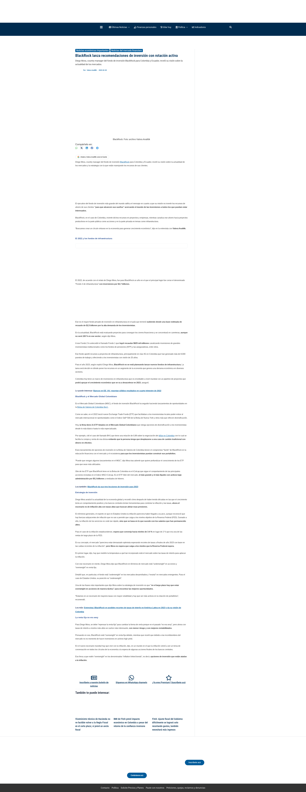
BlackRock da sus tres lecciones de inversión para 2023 (112, 487)
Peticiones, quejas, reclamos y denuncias (185, 788)
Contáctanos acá (137, 775)
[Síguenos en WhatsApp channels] (131, 678)
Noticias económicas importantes (92, 50)
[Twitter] (84, 764)
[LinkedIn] (87, 148)
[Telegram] (97, 148)
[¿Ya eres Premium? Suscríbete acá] (169, 678)
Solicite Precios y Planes (132, 788)
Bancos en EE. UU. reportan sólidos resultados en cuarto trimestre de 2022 (127, 391)
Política (115, 788)
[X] (81, 148)
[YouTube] (101, 764)
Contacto (105, 788)
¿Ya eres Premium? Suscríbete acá (169, 682)
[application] (128, 27)
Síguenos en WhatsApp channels (131, 682)
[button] (119, 27)
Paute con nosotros (155, 788)
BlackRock (124, 162)
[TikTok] (97, 764)
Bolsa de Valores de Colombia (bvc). (92, 407)
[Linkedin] (88, 764)
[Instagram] (93, 764)
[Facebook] (92, 148)
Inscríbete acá (195, 762)
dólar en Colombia (166, 436)
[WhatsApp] (76, 148)
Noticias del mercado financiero (126, 50)
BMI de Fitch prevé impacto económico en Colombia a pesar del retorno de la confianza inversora (131, 722)
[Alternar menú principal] (101, 27)
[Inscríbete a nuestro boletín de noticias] (94, 678)
